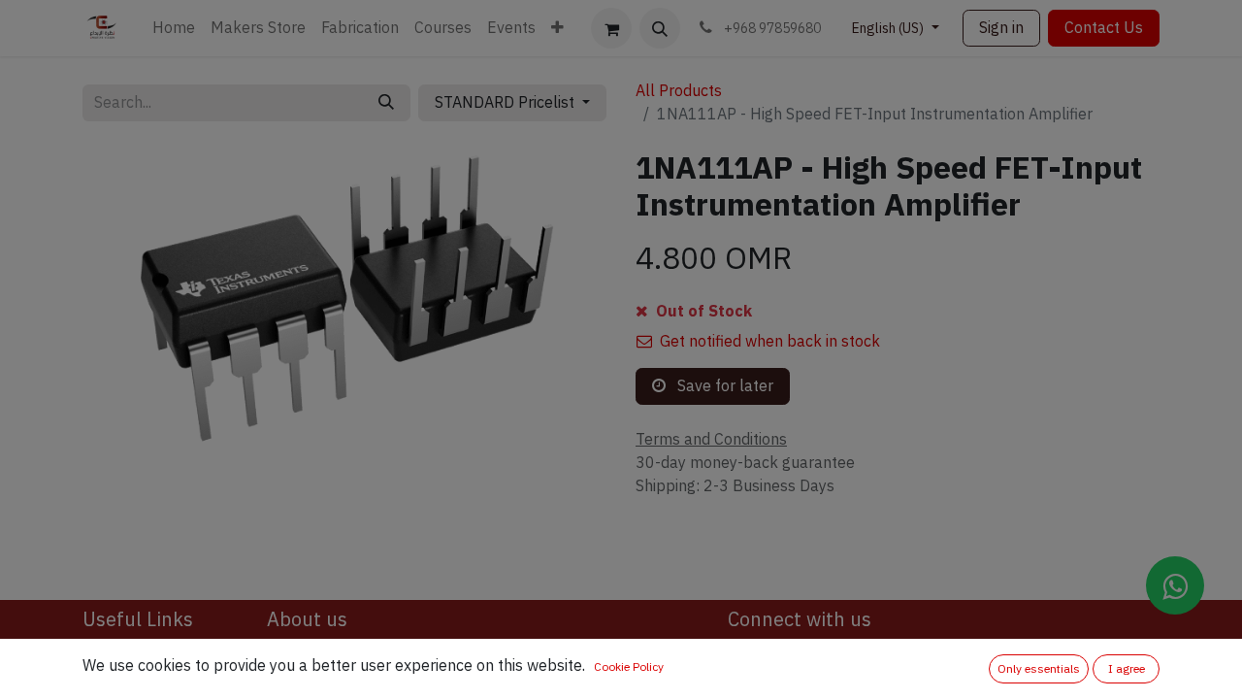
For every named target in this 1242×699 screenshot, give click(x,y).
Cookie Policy (629, 667)
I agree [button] (1126, 669)
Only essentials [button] (1038, 669)
